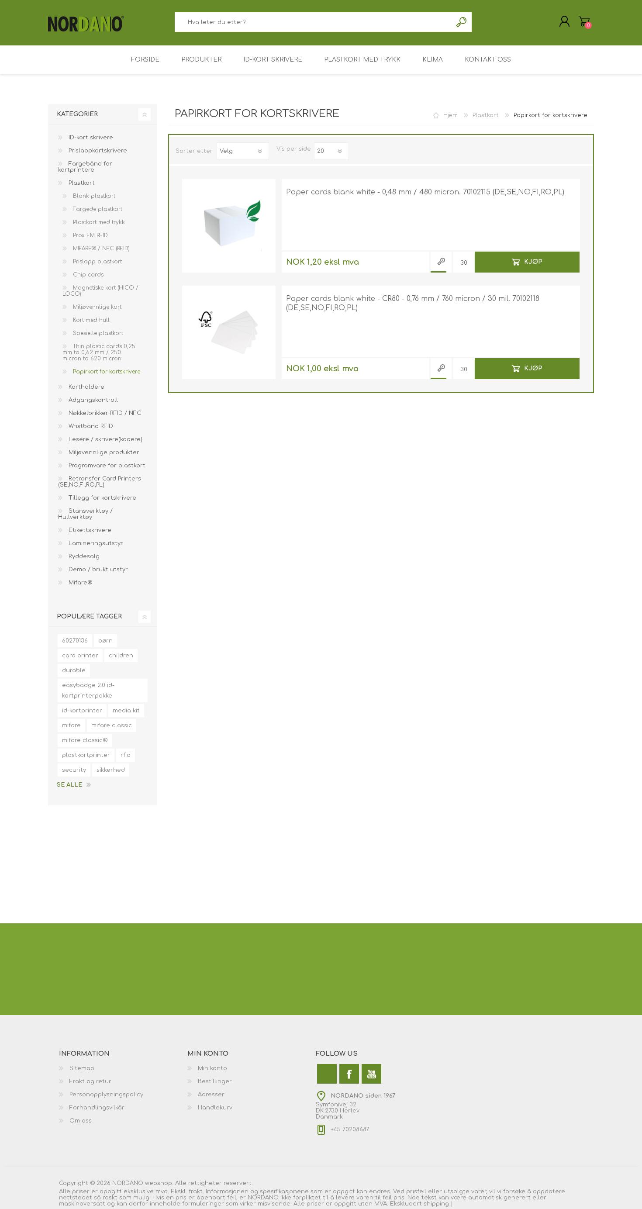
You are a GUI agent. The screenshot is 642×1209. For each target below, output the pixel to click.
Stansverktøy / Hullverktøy (85, 514)
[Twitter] (327, 1074)
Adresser (211, 1095)
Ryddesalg (83, 556)
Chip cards (87, 275)
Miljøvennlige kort (96, 307)
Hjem (450, 115)
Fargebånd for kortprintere (85, 167)
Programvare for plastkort (106, 466)
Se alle (69, 785)
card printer (80, 656)
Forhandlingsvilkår (96, 1108)
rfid (126, 755)
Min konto (212, 1068)
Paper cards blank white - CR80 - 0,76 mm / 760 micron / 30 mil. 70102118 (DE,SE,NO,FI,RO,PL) (412, 303)
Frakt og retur (90, 1081)
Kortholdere (85, 387)
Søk (462, 22)
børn (105, 641)
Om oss (80, 1121)
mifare (71, 725)
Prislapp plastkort (96, 262)
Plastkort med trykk (98, 222)
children (121, 656)
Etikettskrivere (89, 530)
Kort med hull (90, 320)
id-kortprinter (82, 711)
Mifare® (79, 583)
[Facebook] (349, 1074)
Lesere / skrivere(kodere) (104, 439)
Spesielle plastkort (97, 333)
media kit (126, 711)
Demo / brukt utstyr (97, 570)
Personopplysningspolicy (106, 1095)
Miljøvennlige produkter (103, 452)
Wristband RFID (90, 426)
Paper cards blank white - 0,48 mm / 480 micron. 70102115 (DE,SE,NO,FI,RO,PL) (425, 192)
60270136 (75, 641)
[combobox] (313, 22)
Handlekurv (584, 21)
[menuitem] (123, 1068)
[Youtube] (371, 1074)
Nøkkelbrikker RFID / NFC (104, 413)
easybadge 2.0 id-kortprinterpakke (88, 690)
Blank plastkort (93, 196)
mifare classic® (84, 740)
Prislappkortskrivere (97, 151)
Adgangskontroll (92, 400)
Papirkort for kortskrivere (105, 372)
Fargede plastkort (96, 209)
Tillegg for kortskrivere (101, 498)
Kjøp (533, 262)
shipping (437, 1204)
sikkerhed (111, 770)
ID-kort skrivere (90, 138)
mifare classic (111, 725)
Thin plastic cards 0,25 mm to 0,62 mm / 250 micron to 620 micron (98, 352)
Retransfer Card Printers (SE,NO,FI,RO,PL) (99, 482)
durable (74, 670)
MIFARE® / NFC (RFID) (100, 248)
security (74, 770)
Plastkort (81, 183)
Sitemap (81, 1068)
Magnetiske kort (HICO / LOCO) (100, 291)
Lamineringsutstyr (95, 543)
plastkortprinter (86, 755)
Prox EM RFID (89, 235)
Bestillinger (215, 1081)
